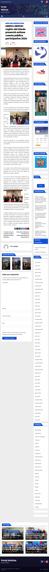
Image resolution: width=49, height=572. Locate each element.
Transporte (37, 500)
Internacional (38, 466)
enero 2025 (37, 316)
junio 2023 (37, 379)
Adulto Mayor (38, 430)
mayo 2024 (37, 342)
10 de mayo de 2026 (8, 551)
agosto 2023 (38, 373)
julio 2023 (37, 376)
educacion (37, 450)
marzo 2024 (37, 349)
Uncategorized (16, 23)
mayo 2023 (37, 383)
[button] (44, 16)
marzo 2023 (37, 389)
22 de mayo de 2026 (32, 537)
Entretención (38, 460)
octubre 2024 (38, 326)
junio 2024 (37, 339)
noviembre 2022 (38, 403)
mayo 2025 (37, 302)
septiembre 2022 (39, 409)
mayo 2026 (37, 262)
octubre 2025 (38, 285)
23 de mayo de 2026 (8, 537)
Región (11, 23)
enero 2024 (37, 356)
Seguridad (37, 497)
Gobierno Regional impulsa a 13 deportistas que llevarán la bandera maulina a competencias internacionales (40, 199)
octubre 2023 (38, 366)
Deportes (37, 446)
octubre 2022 (38, 406)
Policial (36, 480)
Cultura (36, 443)
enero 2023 (37, 396)
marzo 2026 (37, 269)
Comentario (5, 282)
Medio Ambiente (38, 470)
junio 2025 (37, 299)
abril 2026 (37, 265)
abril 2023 (37, 386)
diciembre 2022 (38, 399)
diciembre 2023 (38, 359)
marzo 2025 (37, 309)
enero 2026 (37, 275)
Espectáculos (38, 463)
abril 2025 (37, 306)
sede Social (37, 493)
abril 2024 (37, 346)
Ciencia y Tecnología (40, 436)
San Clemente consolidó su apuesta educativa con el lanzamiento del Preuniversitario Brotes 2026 (40, 216)
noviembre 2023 (38, 363)
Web (3, 323)
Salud (36, 490)
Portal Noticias (8, 560)
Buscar (37, 177)
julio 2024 (37, 336)
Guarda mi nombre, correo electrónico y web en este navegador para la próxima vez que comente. (14, 333)
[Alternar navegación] (23, 16)
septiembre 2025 (39, 289)
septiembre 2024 (39, 329)
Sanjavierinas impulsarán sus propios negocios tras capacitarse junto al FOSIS (40, 225)
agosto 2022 (38, 413)
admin (13, 42)
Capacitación (38, 433)
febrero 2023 (38, 393)
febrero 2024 (38, 352)
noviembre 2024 (38, 322)
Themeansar (3, 569)
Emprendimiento (39, 456)
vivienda (22, 23)
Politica (7, 23)
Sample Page (45, 569)
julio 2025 (37, 296)
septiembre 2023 (39, 369)
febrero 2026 (38, 272)
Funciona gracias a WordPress (7, 568)
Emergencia (38, 453)
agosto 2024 (38, 332)
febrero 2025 (38, 312)
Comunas (37, 440)
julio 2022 (37, 416)
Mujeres (37, 473)
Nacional (37, 476)
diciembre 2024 (38, 319)
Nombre (4, 308)
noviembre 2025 (38, 282)
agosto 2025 (38, 292)
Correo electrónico (6, 315)
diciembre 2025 (38, 279)
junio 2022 (37, 419)
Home (41, 569)
